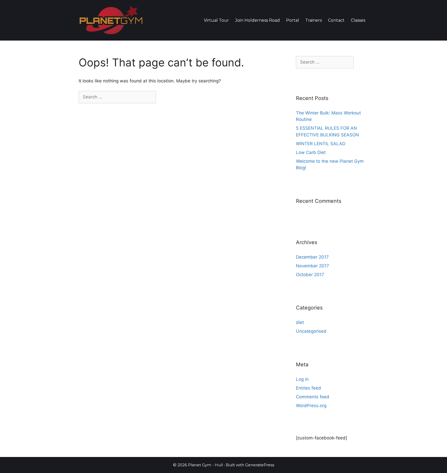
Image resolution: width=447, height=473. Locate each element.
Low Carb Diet (311, 152)
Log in (302, 379)
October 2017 (310, 274)
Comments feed (312, 396)
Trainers (313, 20)
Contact (336, 20)
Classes (358, 20)
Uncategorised (311, 331)
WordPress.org (311, 405)
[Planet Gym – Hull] (111, 19)
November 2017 (312, 265)
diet (300, 322)
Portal (292, 20)
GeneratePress (259, 464)
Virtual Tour (216, 20)
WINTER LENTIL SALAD (320, 143)
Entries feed (308, 388)
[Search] (165, 97)
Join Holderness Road (257, 20)
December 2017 (312, 257)
